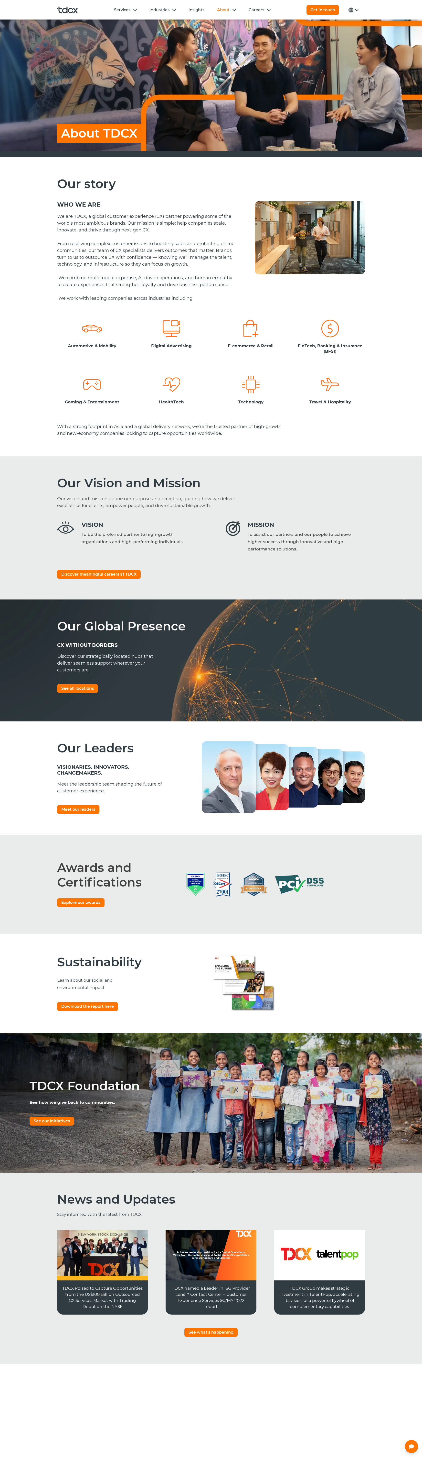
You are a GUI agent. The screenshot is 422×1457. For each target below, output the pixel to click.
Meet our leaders (78, 809)
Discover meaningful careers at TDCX (99, 574)
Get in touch (322, 10)
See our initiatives (52, 1121)
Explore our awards (80, 902)
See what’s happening (211, 1332)
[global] (353, 10)
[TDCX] (67, 10)
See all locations (77, 688)
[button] (135, 10)
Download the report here (87, 1006)
